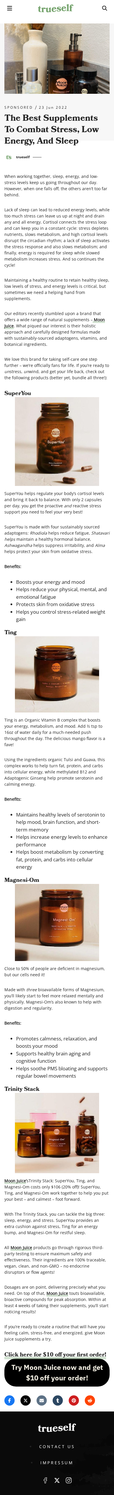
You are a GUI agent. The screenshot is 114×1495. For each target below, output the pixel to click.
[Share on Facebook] (9, 1400)
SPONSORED (18, 108)
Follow (57, 1480)
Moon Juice (15, 1180)
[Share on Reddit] (90, 1400)
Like (45, 1480)
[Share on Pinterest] (74, 1400)
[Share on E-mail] (42, 1400)
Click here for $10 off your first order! (55, 1355)
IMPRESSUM (56, 1462)
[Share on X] (25, 1400)
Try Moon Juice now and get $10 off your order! (57, 1372)
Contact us (57, 1446)
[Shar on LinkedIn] (58, 1400)
